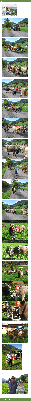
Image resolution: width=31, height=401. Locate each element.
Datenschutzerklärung (8, 399)
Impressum (3, 399)
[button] (30, 1)
